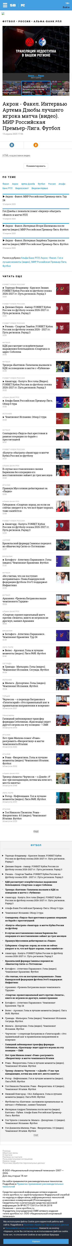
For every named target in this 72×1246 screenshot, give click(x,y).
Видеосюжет (22, 188)
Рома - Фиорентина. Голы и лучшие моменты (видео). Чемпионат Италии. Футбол (34, 1064)
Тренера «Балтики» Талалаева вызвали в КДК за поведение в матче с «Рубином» (31, 891)
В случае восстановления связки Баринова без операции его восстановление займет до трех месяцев (35, 934)
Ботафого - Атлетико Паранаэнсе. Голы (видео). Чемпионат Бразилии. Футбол (31, 970)
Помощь (7, 1151)
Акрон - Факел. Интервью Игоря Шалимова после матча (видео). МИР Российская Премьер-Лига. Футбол (35, 227)
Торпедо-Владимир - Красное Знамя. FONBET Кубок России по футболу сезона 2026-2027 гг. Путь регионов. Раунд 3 (35, 858)
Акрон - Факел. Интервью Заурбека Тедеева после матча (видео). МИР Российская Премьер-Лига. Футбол (35, 242)
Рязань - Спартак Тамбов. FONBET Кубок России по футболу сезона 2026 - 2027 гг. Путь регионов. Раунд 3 (34, 876)
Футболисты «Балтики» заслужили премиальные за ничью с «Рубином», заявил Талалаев (34, 1103)
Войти (66, 7)
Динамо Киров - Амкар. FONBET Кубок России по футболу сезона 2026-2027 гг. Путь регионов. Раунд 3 (33, 868)
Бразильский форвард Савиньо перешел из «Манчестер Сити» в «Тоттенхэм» (29, 962)
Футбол (9, 21)
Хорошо (36, 1241)
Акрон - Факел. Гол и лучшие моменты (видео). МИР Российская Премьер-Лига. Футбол (35, 261)
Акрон (15, 184)
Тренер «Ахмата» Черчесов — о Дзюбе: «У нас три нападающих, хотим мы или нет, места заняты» (32, 1072)
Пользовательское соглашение (17, 1159)
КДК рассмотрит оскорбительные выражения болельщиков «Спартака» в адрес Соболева (31, 883)
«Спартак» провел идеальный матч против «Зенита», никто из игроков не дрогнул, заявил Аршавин (34, 996)
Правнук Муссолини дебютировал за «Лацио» (30, 940)
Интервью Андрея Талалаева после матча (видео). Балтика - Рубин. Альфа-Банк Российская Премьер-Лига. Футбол (33, 1112)
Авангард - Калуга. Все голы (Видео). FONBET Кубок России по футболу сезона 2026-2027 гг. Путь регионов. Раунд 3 (35, 900)
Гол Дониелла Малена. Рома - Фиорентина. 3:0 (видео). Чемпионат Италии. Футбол (34, 1129)
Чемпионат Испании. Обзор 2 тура (24, 912)
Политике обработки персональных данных (46, 1224)
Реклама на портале (12, 1157)
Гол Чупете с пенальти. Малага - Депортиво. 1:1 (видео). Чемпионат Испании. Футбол (35, 1122)
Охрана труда (9, 1161)
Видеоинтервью (40, 188)
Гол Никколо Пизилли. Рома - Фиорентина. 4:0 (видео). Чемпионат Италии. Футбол (35, 1088)
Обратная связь (10, 1153)
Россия (24, 21)
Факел (6, 184)
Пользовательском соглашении (21, 1228)
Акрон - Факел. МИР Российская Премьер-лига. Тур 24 (35, 198)
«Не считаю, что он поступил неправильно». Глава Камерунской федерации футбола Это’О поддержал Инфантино (33, 979)
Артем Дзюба (28, 184)
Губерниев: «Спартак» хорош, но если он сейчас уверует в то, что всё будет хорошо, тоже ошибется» (34, 947)
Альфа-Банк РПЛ (48, 21)
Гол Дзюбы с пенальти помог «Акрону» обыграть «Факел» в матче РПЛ (32, 213)
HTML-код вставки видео (16, 155)
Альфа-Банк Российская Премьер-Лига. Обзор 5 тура (34, 908)
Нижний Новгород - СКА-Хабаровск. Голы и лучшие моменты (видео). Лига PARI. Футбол (33, 1095)
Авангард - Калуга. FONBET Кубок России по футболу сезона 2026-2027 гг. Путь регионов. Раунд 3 (34, 955)
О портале (7, 1155)
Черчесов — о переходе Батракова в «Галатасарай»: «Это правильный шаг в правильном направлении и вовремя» (35, 1036)
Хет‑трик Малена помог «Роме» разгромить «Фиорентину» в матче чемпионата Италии (29, 1057)
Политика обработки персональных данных (24, 1163)
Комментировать (36, 166)
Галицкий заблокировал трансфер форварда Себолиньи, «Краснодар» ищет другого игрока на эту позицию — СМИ (34, 1047)
